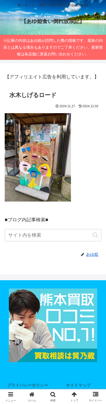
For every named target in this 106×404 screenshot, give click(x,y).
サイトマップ (78, 385)
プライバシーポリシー (27, 385)
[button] (95, 235)
